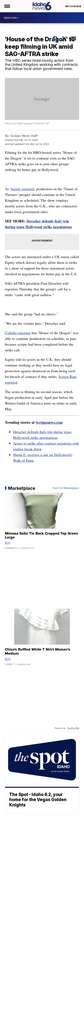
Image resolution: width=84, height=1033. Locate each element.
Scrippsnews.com (49, 422)
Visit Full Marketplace (65, 488)
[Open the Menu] (7, 6)
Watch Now (72, 6)
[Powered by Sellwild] (73, 728)
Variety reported (22, 188)
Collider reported (17, 332)
